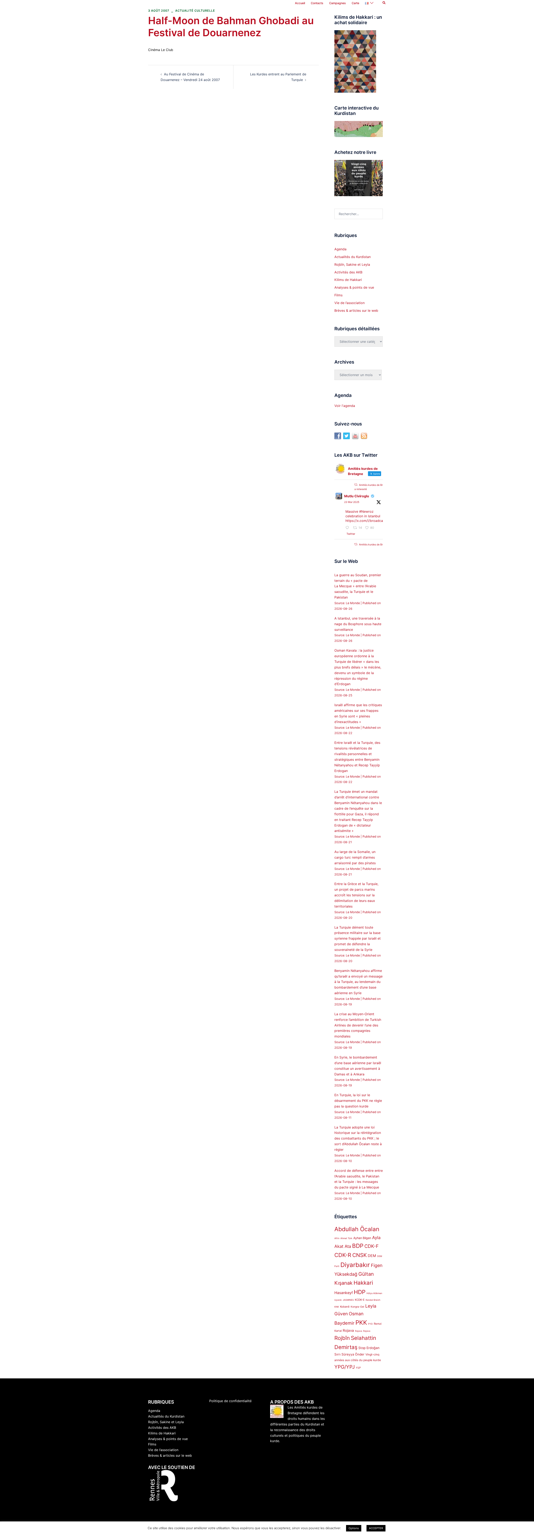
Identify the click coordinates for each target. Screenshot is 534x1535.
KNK (336, 1307)
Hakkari (363, 1282)
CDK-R (342, 1255)
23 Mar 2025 (351, 502)
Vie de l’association (349, 303)
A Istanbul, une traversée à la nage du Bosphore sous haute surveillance (357, 624)
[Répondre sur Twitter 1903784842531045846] (348, 528)
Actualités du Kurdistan (352, 257)
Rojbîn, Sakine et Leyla (352, 264)
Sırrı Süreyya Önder (349, 1354)
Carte (355, 3)
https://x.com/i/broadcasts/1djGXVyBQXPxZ (380, 521)
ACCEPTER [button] (376, 1528)
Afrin (336, 1238)
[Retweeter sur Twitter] (355, 484)
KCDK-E (360, 1299)
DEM (372, 1255)
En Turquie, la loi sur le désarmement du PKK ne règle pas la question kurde (358, 1100)
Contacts (317, 3)
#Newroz (366, 511)
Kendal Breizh (373, 1300)
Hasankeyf (343, 1293)
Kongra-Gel (357, 1306)
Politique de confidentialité (230, 1401)
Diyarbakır (355, 1264)
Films (338, 295)
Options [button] (354, 1528)
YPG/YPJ (344, 1367)
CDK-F (371, 1246)
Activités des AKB (348, 272)
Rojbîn (342, 1338)
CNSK (359, 1255)
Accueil (300, 3)
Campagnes (337, 3)
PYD (370, 1324)
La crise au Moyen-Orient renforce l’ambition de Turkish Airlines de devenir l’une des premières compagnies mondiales (357, 1025)
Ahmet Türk (346, 1238)
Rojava (348, 1330)
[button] (384, 3)
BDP (357, 1245)
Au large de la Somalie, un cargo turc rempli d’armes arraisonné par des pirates (355, 857)
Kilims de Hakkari (348, 280)
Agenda (340, 249)
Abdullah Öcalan (356, 1229)
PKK (361, 1322)
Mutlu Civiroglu (356, 496)
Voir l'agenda (344, 406)
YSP (358, 1367)
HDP (359, 1292)
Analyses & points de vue (354, 287)
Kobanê (345, 1306)
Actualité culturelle (195, 10)
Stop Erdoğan (368, 1348)
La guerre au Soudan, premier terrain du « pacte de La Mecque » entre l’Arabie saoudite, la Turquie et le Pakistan (357, 586)
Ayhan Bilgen (362, 1238)
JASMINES (348, 1300)
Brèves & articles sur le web (356, 310)
